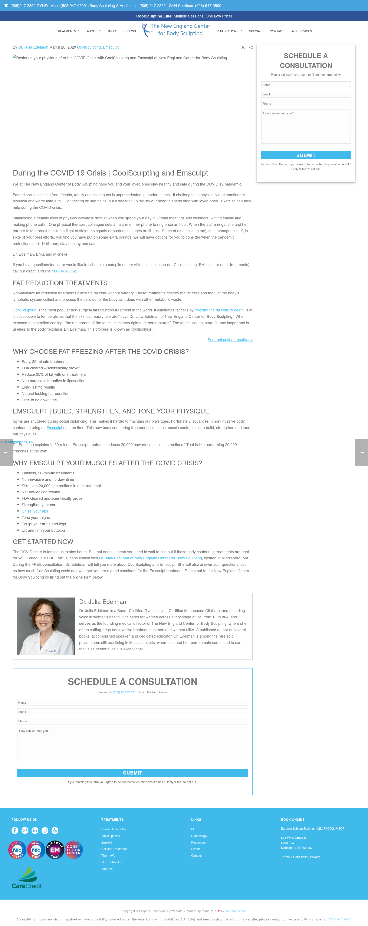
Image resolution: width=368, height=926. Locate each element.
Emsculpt (111, 47)
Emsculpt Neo (110, 836)
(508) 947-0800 (208, 5)
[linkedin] (35, 830)
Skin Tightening (111, 862)
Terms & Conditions (294, 857)
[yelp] (55, 830)
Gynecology (199, 836)
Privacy (315, 857)
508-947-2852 (64, 271)
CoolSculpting (89, 47)
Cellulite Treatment (114, 849)
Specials (256, 31)
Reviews (129, 31)
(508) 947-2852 (152, 5)
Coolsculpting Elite (113, 829)
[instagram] (45, 830)
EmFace (107, 869)
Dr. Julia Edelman (33, 47)
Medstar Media (236, 911)
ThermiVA (108, 855)
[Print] (243, 47)
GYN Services (301, 31)
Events (195, 849)
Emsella (106, 842)
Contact (277, 31)
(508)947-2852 (23, 5)
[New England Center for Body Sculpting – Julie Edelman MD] (176, 30)
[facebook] (15, 830)
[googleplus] (25, 830)
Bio (193, 829)
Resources (198, 842)
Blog (112, 31)
